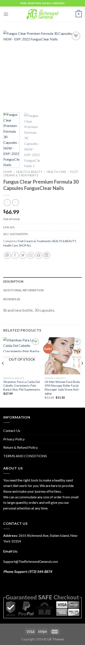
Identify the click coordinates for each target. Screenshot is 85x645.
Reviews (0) (11, 299)
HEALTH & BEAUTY (29, 172)
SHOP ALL (25, 245)
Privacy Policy (14, 439)
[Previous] (10, 70)
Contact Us (11, 430)
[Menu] (5, 14)
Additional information (23, 290)
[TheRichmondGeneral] (42, 14)
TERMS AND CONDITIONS (25, 456)
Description (13, 281)
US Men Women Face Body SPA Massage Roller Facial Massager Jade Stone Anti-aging (62, 387)
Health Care (56, 172)
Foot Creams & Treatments (34, 241)
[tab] (42, 281)
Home (7, 172)
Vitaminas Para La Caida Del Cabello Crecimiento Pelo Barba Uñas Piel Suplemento (21, 385)
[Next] (75, 70)
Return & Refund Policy (20, 447)
